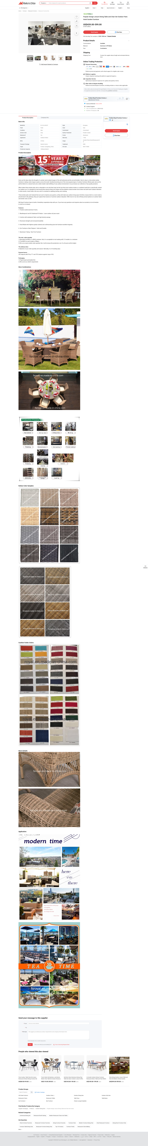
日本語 (90, 1136)
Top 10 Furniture (59, 1126)
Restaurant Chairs (22, 1098)
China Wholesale (67, 1134)
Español (43, 1136)
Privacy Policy (97, 1140)
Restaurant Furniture (32, 11)
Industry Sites (84, 1134)
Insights (113, 1134)
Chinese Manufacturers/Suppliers (56, 1134)
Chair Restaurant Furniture (103, 1123)
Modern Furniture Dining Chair (86, 1123)
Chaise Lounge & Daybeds (80, 1101)
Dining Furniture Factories (59, 1123)
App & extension (111, 8)
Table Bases (104, 1098)
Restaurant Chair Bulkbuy (84, 1126)
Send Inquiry (94, 32)
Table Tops (76, 1098)
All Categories (24, 8)
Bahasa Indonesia (116, 1136)
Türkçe (104, 1136)
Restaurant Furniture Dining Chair (44, 1126)
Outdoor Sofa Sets (106, 1095)
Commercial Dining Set (25, 1115)
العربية (82, 1136)
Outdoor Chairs (50, 1095)
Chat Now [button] (119, 32)
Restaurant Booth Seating (40, 1115)
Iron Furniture (21, 1101)
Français (54, 1136)
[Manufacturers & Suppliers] (26, 3)
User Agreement (82, 1140)
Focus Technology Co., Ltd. (64, 1140)
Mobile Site (107, 1134)
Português (48, 1136)
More (19, 1129)
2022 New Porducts (23, 1095)
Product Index (101, 1134)
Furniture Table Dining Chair (26, 1126)
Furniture (25, 11)
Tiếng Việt (109, 1136)
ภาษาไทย (99, 1136)
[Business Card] (127, 124)
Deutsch (71, 1136)
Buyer (94, 8)
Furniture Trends (70, 1126)
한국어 (86, 1136)
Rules (128, 8)
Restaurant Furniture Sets (43, 11)
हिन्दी (95, 1136)
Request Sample (111, 36)
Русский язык (60, 1136)
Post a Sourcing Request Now (61, 1044)
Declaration (90, 1140)
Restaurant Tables (50, 1098)
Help (102, 8)
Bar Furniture (49, 1101)
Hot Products (36, 1134)
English (38, 1136)
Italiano (66, 1136)
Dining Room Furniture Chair (119, 1123)
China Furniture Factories (26, 1123)
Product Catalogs (40, 1092)
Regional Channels (92, 1134)
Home (19, 11)
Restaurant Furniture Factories (42, 1123)
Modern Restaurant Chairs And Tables (58, 1115)
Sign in (128, 4)
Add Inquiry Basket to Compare (49, 64)
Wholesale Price (76, 1134)
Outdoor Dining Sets (79, 1095)
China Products (44, 1134)
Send (30, 1044)
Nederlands (77, 1136)
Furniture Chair (72, 1123)
